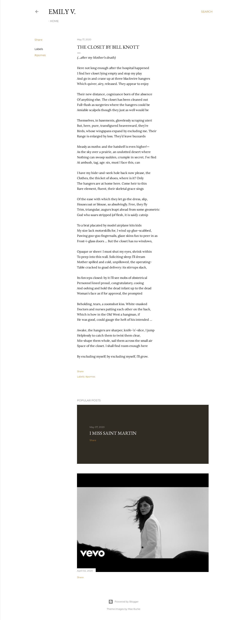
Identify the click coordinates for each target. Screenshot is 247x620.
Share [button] (38, 39)
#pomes (40, 55)
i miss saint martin (113, 433)
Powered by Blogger (127, 601)
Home (54, 21)
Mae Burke (134, 608)
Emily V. (62, 11)
